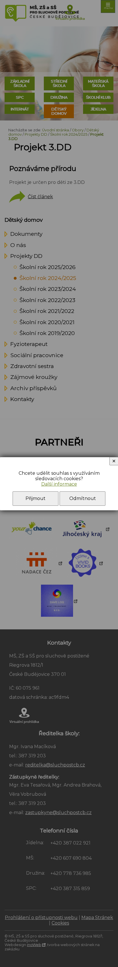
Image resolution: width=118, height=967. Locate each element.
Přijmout (35, 498)
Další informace (59, 484)
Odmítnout (82, 498)
